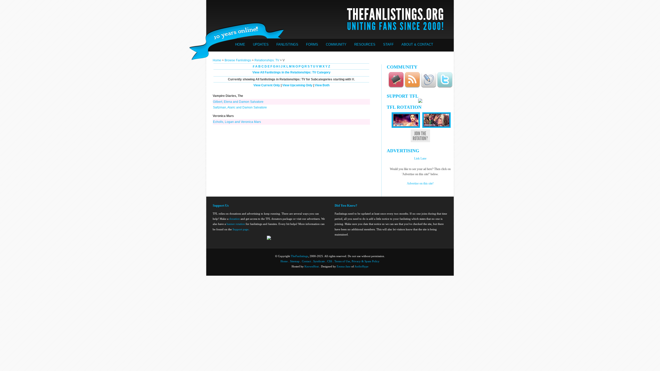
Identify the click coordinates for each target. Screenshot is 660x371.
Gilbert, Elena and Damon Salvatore (238, 102)
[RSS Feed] (412, 86)
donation (234, 218)
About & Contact (417, 44)
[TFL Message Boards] (396, 86)
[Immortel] (406, 127)
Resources (364, 44)
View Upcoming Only (297, 85)
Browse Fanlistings (238, 60)
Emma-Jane (344, 266)
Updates (261, 44)
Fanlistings (287, 44)
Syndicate (319, 261)
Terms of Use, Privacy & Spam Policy (357, 261)
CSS (329, 261)
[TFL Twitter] (444, 86)
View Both (322, 85)
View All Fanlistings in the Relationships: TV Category (291, 72)
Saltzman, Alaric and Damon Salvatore (240, 107)
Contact (306, 261)
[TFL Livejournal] (428, 86)
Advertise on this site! (420, 183)
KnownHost (311, 266)
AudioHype (361, 266)
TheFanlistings (299, 256)
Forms (312, 44)
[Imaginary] (436, 127)
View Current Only (266, 85)
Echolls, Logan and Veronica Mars (237, 122)
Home (240, 44)
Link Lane (420, 158)
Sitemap (295, 261)
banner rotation (236, 223)
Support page (241, 229)
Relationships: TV (266, 60)
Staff (388, 44)
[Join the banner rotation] (420, 141)
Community (336, 44)
